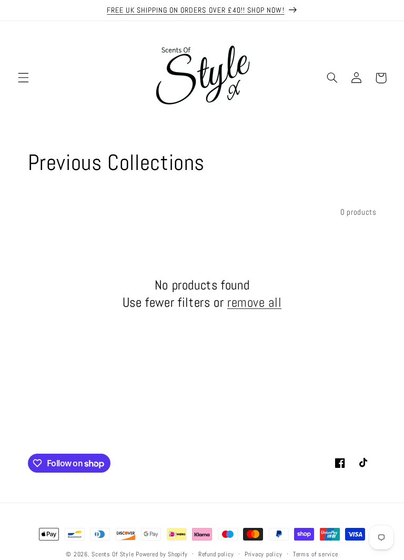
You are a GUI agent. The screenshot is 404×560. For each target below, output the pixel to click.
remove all (254, 302)
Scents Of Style (113, 554)
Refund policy (216, 554)
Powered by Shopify (161, 554)
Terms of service (315, 554)
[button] (23, 78)
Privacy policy (263, 554)
